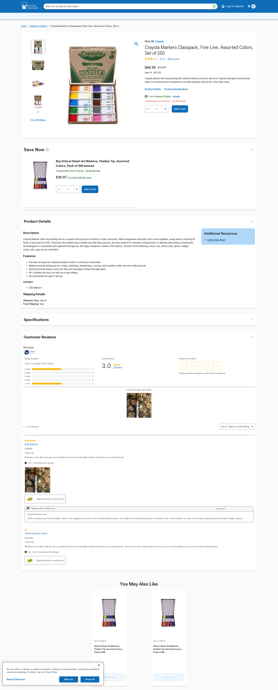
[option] (38, 49)
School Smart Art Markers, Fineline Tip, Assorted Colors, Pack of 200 (108, 649)
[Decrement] (148, 109)
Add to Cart (180, 109)
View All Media (38, 120)
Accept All (90, 679)
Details (176, 96)
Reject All (68, 679)
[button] (232, 6)
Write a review (173, 59)
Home (23, 26)
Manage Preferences (16, 679)
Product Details (153, 89)
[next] (38, 112)
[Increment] (165, 109)
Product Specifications (176, 89)
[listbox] (38, 76)
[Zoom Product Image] (136, 44)
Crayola (159, 41)
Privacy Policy (50, 672)
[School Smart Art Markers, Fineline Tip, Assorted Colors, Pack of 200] (109, 614)
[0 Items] (249, 6)
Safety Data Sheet (216, 240)
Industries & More (38, 26)
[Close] (99, 665)
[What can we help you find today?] (214, 6)
